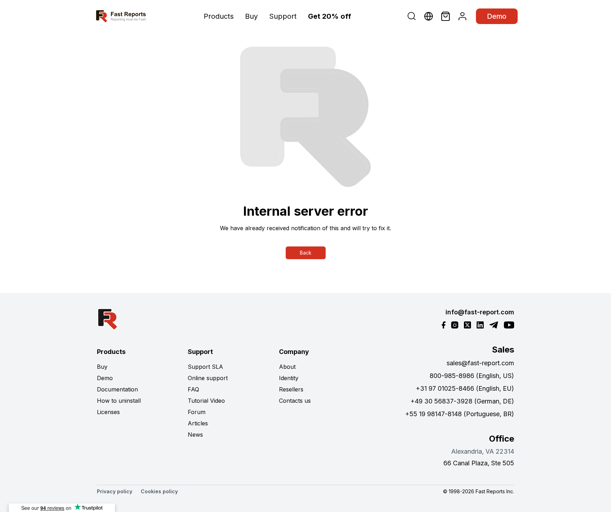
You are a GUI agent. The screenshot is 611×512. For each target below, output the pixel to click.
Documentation (117, 389)
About (287, 366)
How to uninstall (119, 400)
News (195, 434)
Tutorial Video (206, 400)
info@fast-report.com (480, 312)
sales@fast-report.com (480, 363)
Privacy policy (114, 491)
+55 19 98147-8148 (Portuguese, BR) (459, 414)
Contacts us (295, 400)
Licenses (108, 411)
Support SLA (205, 366)
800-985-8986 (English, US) (472, 375)
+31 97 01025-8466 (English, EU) (465, 388)
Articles (198, 423)
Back (306, 253)
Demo (496, 16)
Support (283, 16)
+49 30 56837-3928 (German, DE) (462, 401)
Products (219, 16)
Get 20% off (329, 16)
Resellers (291, 389)
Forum (196, 411)
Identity (288, 378)
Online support (208, 378)
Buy (251, 16)
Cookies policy (159, 491)
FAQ (193, 389)
